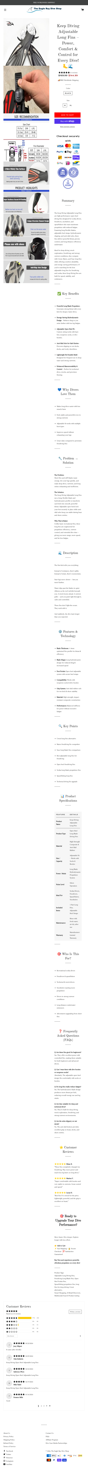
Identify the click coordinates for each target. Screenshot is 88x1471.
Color (68, 88)
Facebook (9, 1451)
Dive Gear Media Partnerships (56, 1443)
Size (68, 100)
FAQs (47, 1436)
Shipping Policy (9, 1440)
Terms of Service (9, 1446)
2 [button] (41, 1406)
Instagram (9, 1461)
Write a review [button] (75, 1312)
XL (71, 105)
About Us (6, 1433)
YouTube (9, 1464)
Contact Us (50, 1433)
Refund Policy (8, 1443)
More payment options (67, 126)
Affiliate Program (52, 1440)
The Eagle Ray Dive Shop (60, 1451)
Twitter (8, 1454)
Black (68, 93)
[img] (19, 1343)
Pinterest (9, 1458)
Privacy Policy (8, 1436)
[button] (64, 73)
